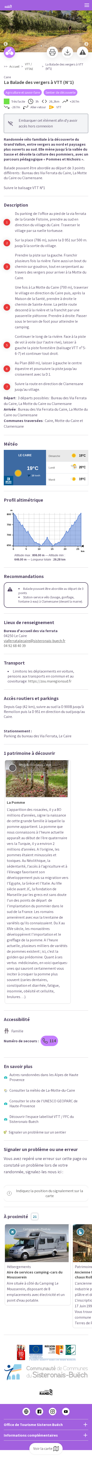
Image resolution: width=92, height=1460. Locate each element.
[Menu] (87, 5)
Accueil (14, 66)
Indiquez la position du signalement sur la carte (49, 1016)
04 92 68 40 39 (15, 645)
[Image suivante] (86, 26)
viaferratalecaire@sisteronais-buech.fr (34, 640)
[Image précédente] (5, 26)
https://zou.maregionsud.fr (49, 681)
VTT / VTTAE (29, 66)
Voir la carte (42, 1448)
